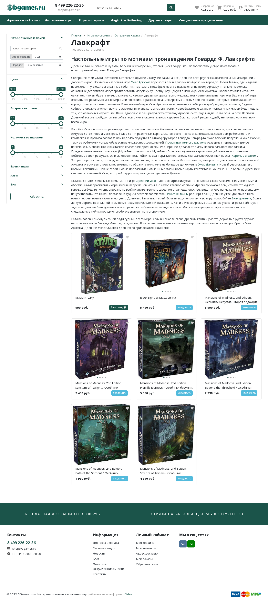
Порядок (17, 65)
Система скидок (104, 548)
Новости (99, 553)
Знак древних (241, 198)
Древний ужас (146, 181)
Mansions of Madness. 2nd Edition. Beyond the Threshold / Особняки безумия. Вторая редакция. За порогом (228, 386)
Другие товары (160, 20)
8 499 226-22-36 (69, 5)
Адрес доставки (147, 553)
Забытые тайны (177, 194)
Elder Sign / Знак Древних (158, 297)
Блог (96, 559)
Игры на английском (22, 20)
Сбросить (37, 196)
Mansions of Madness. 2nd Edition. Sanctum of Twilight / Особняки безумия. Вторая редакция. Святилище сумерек (98, 386)
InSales (127, 594)
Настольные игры (58, 20)
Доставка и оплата (106, 543)
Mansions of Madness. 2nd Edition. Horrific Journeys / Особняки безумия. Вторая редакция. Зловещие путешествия (166, 386)
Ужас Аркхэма (140, 82)
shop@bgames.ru (69, 10)
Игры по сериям (91, 20)
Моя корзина (145, 543)
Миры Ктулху (84, 297)
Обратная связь (147, 564)
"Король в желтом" (244, 155)
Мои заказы (144, 559)
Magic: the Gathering (126, 20)
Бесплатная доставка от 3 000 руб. (63, 514)
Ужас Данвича (208, 164)
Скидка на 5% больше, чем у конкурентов (197, 514)
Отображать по (21, 56)
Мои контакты (146, 548)
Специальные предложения (201, 20)
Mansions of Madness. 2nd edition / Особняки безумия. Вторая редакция (231, 299)
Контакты (99, 574)
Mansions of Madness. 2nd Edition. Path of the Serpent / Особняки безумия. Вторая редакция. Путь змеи (98, 471)
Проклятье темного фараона (185, 142)
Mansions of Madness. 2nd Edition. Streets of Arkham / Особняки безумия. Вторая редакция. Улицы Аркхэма (164, 471)
